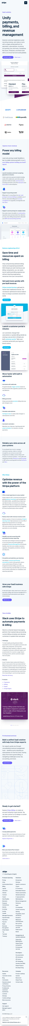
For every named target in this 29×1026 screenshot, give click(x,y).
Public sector (19, 929)
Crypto (4, 897)
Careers (18, 975)
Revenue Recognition (14, 544)
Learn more (7, 762)
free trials (5, 184)
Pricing (4, 880)
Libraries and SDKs (20, 963)
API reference (19, 957)
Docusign (23, 458)
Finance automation (21, 892)
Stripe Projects (19, 965)
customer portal (10, 339)
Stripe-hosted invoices (9, 287)
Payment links (6, 917)
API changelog (19, 961)
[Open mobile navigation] (25, 2)
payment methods (11, 499)
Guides (4, 973)
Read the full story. (7, 675)
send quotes (21, 213)
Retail (17, 931)
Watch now (7, 600)
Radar (6, 686)
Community (5, 980)
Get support (5, 1006)
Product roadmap (20, 973)
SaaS (17, 905)
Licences (4, 993)
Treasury (4, 936)
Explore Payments (7, 838)
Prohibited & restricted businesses (5, 989)
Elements (4, 901)
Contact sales (7, 57)
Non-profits (19, 923)
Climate (4, 892)
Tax (3, 932)
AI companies (19, 907)
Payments (7, 682)
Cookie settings (6, 998)
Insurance (18, 917)
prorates (15, 401)
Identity (4, 907)
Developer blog (20, 967)
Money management (21, 901)
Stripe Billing (11, 810)
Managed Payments (7, 915)
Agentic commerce (21, 884)
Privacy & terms (6, 986)
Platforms (18, 903)
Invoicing (4, 909)
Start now (17, 57)
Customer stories (6, 975)
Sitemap (4, 996)
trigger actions (16, 386)
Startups (18, 882)
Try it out (6, 300)
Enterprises (19, 880)
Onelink (4, 913)
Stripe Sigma (7, 688)
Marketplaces (19, 899)
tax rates (4, 202)
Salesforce (16, 458)
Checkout (4, 890)
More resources (6, 1000)
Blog (3, 978)
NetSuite (23, 460)
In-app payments (20, 897)
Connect (4, 894)
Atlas (3, 882)
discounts (21, 182)
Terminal (4, 934)
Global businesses (20, 894)
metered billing (12, 197)
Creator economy (20, 909)
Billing (6, 684)
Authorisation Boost (7, 884)
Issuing (4, 911)
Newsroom (18, 978)
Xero (6, 462)
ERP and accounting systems (13, 218)
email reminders (6, 428)
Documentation (20, 955)
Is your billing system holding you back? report (14, 162)
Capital (4, 888)
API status (18, 959)
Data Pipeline (5, 899)
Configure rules (6, 413)
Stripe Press (19, 980)
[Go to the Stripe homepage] (4, 872)
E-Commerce (19, 888)
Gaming (18, 911)
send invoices (19, 180)
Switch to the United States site (11, 1022)
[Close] (26, 1017)
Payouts (4, 921)
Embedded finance (20, 890)
